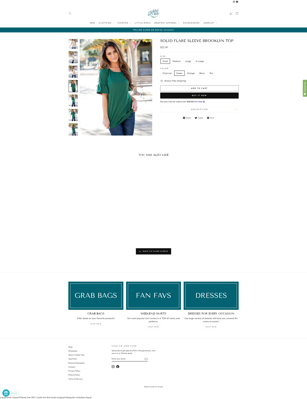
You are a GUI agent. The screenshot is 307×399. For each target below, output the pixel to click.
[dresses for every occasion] (211, 296)
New (92, 23)
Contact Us (305, 87)
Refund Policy (74, 375)
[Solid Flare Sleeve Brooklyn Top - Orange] (89, 228)
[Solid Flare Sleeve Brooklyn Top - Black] (92, 228)
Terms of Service (75, 379)
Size (163, 56)
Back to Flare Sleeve (155, 251)
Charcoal (167, 73)
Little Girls (143, 23)
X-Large (200, 61)
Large (188, 61)
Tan (211, 73)
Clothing (105, 23)
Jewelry (209, 23)
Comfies (123, 23)
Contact (71, 367)
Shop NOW (95, 324)
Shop (70, 347)
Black (202, 73)
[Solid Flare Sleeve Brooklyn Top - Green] (85, 228)
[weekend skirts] (153, 296)
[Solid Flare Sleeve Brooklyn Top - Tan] (95, 228)
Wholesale (72, 351)
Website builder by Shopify (153, 387)
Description (199, 109)
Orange (191, 73)
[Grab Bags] (95, 296)
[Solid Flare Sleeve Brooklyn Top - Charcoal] (82, 228)
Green (179, 73)
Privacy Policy (74, 371)
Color (164, 68)
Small (165, 61)
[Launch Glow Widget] (6, 393)
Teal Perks (72, 359)
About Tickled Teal (76, 355)
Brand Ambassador (76, 363)
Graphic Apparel (166, 23)
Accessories (191, 23)
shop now (153, 327)
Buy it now (199, 95)
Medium (177, 61)
